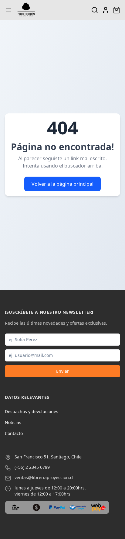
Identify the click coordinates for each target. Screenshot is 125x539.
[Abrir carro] (116, 10)
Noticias (13, 422)
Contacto (14, 433)
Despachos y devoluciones (31, 411)
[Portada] (26, 10)
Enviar (62, 371)
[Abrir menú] (8, 10)
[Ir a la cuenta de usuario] (105, 10)
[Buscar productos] (94, 10)
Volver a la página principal (62, 184)
